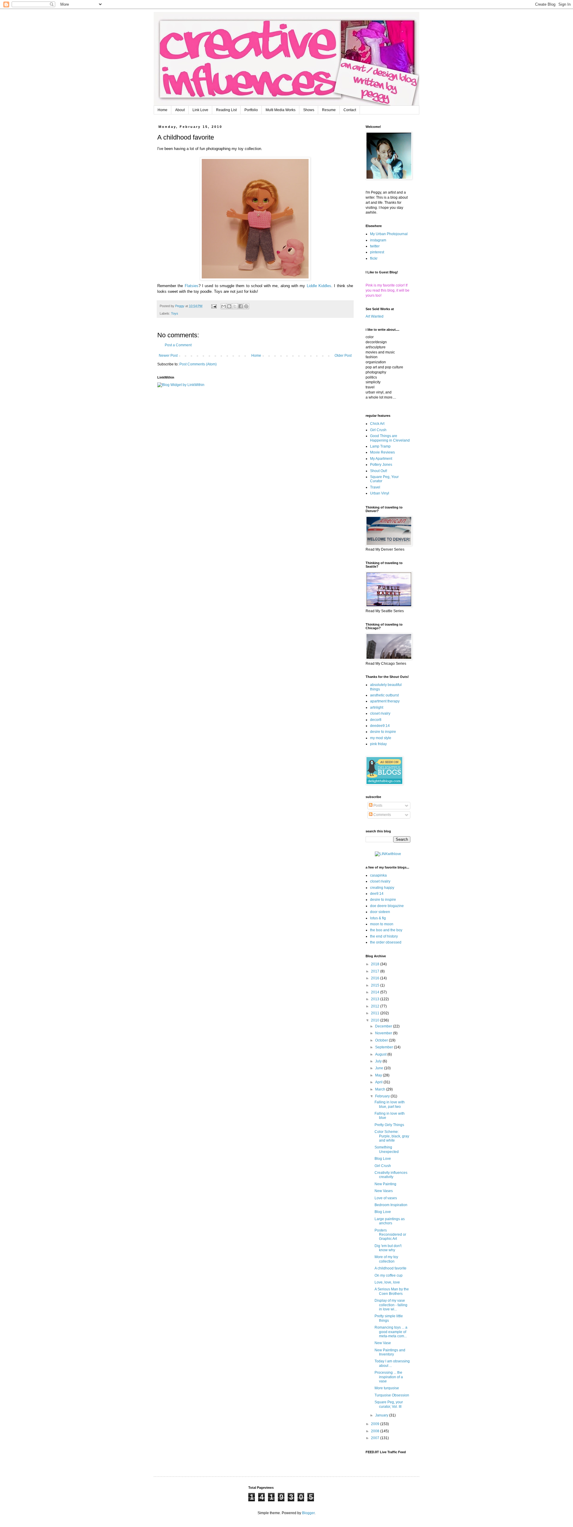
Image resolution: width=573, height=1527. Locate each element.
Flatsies (191, 286)
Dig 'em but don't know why (388, 1248)
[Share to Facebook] (241, 306)
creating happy (382, 888)
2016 (375, 978)
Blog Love (383, 1159)
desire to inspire (383, 732)
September (384, 1047)
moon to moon (381, 924)
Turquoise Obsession (392, 1395)
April (379, 1082)
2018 (375, 964)
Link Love (200, 110)
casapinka (378, 875)
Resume (329, 110)
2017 (375, 971)
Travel (375, 487)
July (379, 1061)
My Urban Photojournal (389, 234)
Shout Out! (378, 471)
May (379, 1075)
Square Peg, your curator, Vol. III (389, 1404)
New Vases (384, 1191)
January (382, 1415)
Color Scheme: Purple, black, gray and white (392, 1136)
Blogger (308, 1513)
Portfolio (251, 110)
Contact (350, 110)
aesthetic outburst (384, 695)
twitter (375, 246)
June (379, 1068)
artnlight (376, 707)
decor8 (375, 720)
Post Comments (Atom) (198, 364)
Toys (174, 313)
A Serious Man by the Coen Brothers (392, 1291)
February (383, 1096)
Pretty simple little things (389, 1318)
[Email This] (224, 306)
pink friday (378, 744)
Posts (377, 805)
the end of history (384, 936)
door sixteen (380, 912)
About (180, 110)
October (382, 1040)
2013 (375, 999)
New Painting (385, 1184)
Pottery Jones (381, 464)
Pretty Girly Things (389, 1125)
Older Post (343, 355)
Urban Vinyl (379, 493)
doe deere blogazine (387, 906)
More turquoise (387, 1388)
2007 (375, 1438)
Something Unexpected (387, 1149)
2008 (375, 1431)
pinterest (377, 252)
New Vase (383, 1343)
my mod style (380, 738)
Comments (381, 815)
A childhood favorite (390, 1268)
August (381, 1054)
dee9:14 (376, 894)
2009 (375, 1424)
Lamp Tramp (380, 446)
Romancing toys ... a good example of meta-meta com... (391, 1331)
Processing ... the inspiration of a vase (389, 1376)
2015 (375, 985)
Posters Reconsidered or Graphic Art (390, 1234)
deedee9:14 (380, 726)
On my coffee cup (389, 1275)
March (380, 1089)
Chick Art (377, 424)
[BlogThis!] (229, 306)
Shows (308, 110)
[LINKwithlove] (388, 854)
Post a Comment (178, 345)
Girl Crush (378, 430)
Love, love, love (387, 1282)
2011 (375, 1013)
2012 (375, 1006)
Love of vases (386, 1198)
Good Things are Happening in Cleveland (390, 438)
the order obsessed (385, 942)
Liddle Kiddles (319, 286)
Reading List (226, 110)
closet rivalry (380, 713)
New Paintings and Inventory (390, 1352)
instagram (378, 240)
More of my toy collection (386, 1259)
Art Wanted (374, 316)
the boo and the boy (386, 930)
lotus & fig (378, 918)
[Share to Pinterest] (246, 306)
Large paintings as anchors (390, 1221)
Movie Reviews (382, 452)
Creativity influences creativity (391, 1175)
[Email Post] (214, 306)
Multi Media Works (280, 110)
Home (162, 110)
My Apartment (381, 459)
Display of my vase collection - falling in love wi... (391, 1304)
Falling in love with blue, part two (390, 1104)
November (384, 1033)
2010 (375, 1020)
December (384, 1026)
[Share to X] (235, 306)
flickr (374, 258)
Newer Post (168, 355)
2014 (375, 992)
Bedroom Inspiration (391, 1205)
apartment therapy (385, 701)
